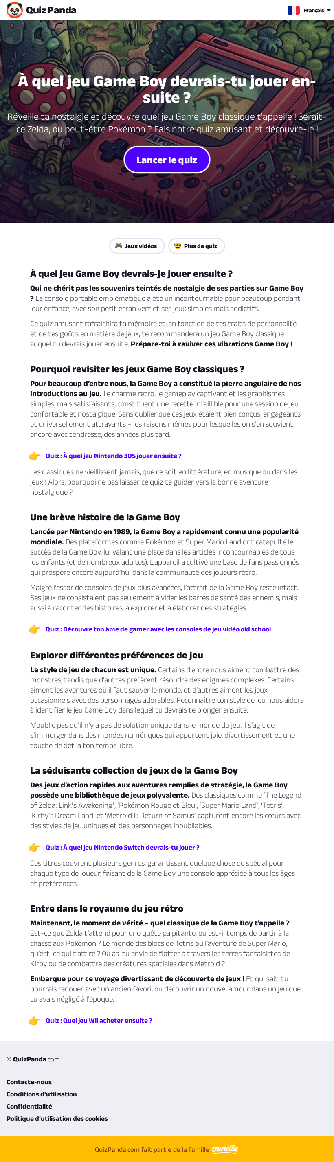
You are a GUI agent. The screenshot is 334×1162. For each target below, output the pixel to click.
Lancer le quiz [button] (167, 159)
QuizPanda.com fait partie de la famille (153, 1149)
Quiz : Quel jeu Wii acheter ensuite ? (99, 1020)
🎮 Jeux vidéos (136, 245)
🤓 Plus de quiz (195, 245)
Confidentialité (29, 1106)
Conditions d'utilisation (42, 1094)
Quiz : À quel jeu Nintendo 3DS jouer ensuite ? (114, 455)
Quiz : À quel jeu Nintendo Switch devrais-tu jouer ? (123, 847)
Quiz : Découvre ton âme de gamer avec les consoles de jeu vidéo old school (158, 629)
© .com (33, 1059)
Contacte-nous (29, 1081)
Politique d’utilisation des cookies (57, 1118)
